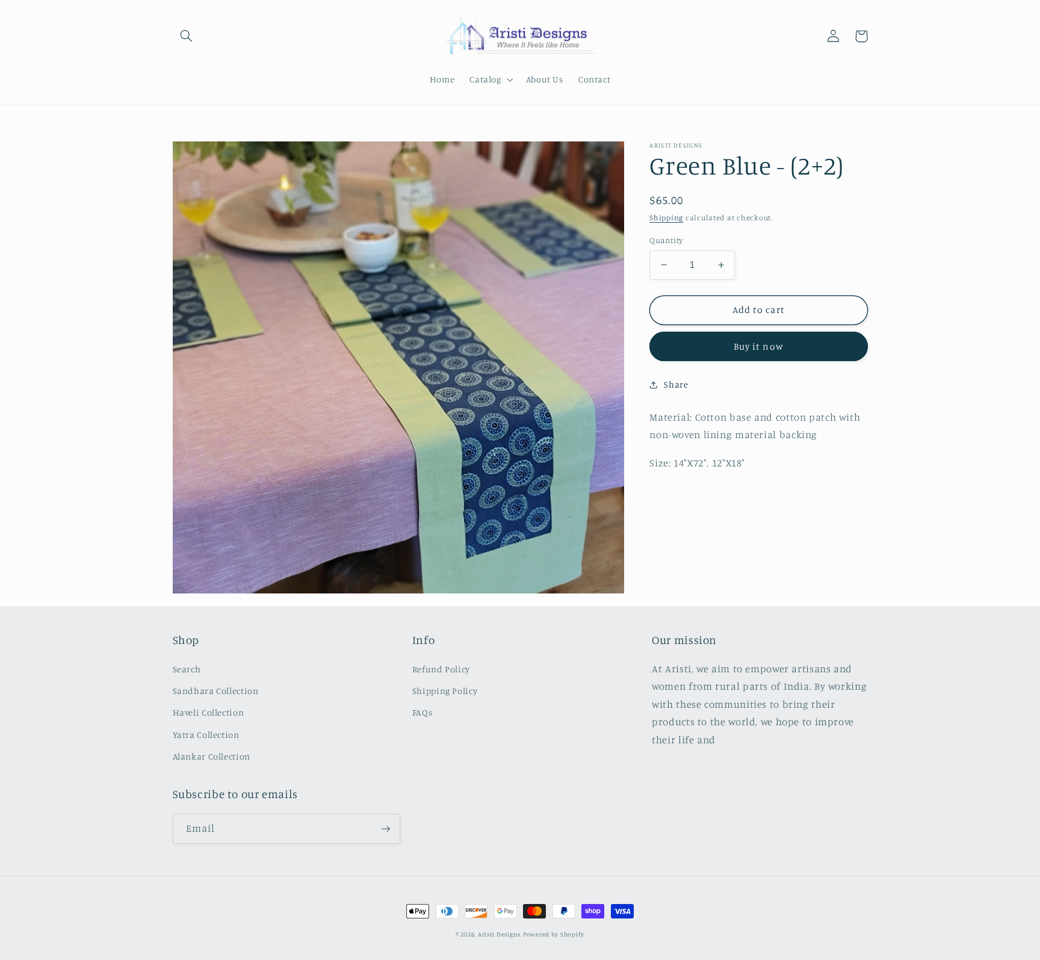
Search (187, 669)
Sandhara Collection (216, 691)
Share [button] (676, 384)
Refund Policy (441, 669)
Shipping (666, 217)
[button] (186, 36)
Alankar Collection (211, 756)
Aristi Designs (499, 934)
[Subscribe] (385, 828)
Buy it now (759, 346)
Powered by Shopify (553, 934)
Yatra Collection (206, 734)
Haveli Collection (208, 712)
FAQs (422, 712)
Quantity (665, 240)
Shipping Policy (444, 691)
